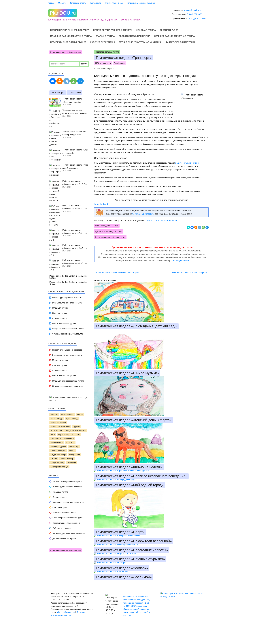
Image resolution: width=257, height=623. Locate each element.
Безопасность (67, 415)
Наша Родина (57, 443)
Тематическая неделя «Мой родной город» (130, 485)
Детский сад (72, 419)
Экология (71, 463)
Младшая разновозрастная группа (71, 36)
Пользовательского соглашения (161, 220)
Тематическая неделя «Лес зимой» (124, 577)
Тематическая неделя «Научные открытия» (130, 559)
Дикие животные (58, 423)
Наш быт (70, 443)
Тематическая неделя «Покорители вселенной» (134, 541)
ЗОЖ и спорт (57, 431)
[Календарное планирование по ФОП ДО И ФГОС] (69, 400)
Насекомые (69, 439)
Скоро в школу (57, 463)
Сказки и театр (66, 459)
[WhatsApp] (203, 227)
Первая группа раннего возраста (69, 30)
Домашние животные (60, 427)
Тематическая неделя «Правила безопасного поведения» (141, 476)
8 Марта (54, 415)
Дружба (76, 427)
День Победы (57, 419)
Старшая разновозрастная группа (174, 36)
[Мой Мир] (207, 227)
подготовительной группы (187, 163)
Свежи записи (74, 92)
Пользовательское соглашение (140, 3)
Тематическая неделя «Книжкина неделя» (129, 467)
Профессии (119, 63)
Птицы (54, 459)
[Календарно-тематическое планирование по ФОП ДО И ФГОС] (183, 596)
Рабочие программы (102, 42)
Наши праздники (58, 447)
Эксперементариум (59, 467)
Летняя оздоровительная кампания (140, 42)
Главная (50, 3)
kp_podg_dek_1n (101, 204)
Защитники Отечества (76, 431)
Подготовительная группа (134, 36)
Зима (53, 435)
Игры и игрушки (65, 435)
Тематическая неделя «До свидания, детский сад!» (136, 326)
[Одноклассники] (195, 227)
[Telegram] (199, 227)
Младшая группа (146, 30)
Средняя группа (169, 30)
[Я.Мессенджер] (188, 227)
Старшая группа (105, 36)
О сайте (62, 3)
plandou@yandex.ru (192, 10)
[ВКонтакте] (192, 227)
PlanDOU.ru (63, 13)
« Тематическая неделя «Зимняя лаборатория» (117, 272)
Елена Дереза (107, 68)
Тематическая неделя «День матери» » (189, 272)
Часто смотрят (57, 92)
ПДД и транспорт (103, 63)
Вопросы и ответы (77, 3)
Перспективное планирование (68, 42)
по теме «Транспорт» (143, 214)
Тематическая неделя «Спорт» (120, 532)
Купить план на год (114, 3)
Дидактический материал (180, 42)
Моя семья (56, 439)
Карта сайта (95, 3)
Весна (80, 415)
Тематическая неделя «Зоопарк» (122, 568)
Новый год (73, 447)
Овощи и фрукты (58, 451)
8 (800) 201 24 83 (194, 14)
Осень (72, 451)
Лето (78, 435)
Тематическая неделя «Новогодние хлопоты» (132, 550)
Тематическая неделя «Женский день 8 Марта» (133, 420)
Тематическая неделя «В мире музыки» (127, 373)
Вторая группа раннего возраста (112, 30)
